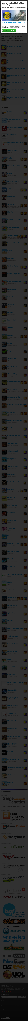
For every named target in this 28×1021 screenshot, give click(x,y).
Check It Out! (9, 30)
